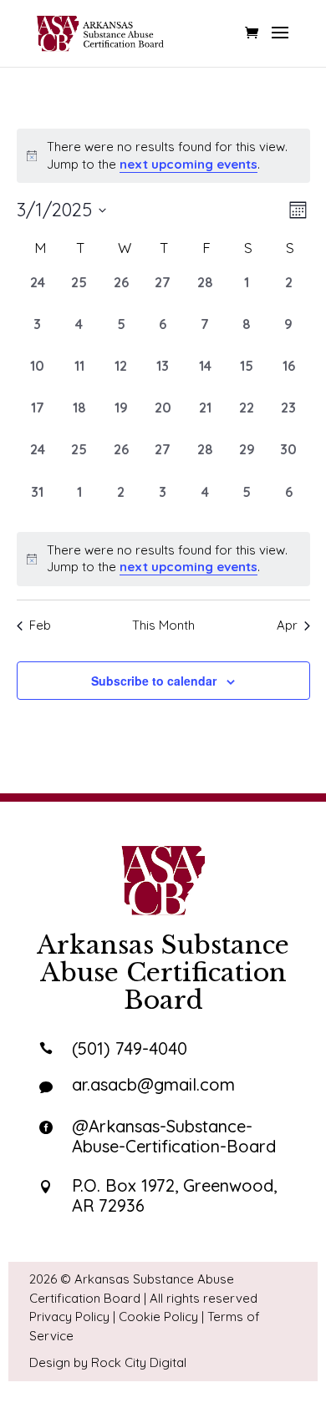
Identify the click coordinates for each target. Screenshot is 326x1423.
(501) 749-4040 (129, 1048)
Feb (40, 625)
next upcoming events (188, 164)
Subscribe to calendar (153, 680)
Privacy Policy (69, 1316)
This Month (163, 625)
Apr (287, 625)
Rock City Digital (138, 1362)
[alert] (163, 559)
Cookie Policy (158, 1316)
